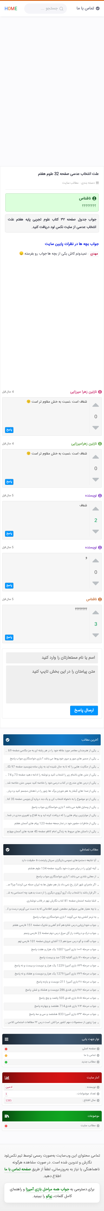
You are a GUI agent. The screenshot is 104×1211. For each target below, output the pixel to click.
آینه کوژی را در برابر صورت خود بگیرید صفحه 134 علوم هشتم (62, 869)
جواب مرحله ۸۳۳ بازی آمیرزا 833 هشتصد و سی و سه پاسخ (62, 1014)
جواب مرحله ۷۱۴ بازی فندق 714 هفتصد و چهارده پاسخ (65, 1006)
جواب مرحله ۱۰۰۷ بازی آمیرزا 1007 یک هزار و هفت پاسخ (63, 950)
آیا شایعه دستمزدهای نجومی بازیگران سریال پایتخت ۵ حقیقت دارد (59, 861)
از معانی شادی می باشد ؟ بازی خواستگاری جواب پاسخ (66, 877)
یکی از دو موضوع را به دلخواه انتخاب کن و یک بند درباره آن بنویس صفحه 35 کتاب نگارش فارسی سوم (50, 799)
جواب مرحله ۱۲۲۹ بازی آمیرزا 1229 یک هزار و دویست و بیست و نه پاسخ (55, 966)
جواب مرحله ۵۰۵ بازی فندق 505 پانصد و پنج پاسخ (67, 998)
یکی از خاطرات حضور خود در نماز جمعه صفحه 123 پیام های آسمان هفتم (55, 824)
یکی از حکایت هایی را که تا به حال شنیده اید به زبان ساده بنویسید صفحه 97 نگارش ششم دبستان (50, 767)
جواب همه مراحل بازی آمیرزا (47, 1189)
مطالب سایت (88, 1126)
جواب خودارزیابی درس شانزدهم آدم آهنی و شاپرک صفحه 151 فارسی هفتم (54, 925)
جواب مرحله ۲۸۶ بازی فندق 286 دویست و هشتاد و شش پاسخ (60, 990)
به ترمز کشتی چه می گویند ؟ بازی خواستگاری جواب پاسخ (64, 917)
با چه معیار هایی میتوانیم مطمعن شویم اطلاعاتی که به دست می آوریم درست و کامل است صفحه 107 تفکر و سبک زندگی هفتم (50, 909)
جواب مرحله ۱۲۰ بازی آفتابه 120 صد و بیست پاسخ (67, 958)
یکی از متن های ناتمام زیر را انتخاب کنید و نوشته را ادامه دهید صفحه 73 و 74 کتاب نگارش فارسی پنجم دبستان (50, 775)
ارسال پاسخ (84, 710)
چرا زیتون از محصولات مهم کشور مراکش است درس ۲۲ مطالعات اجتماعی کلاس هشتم (50, 1022)
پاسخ (9, 430)
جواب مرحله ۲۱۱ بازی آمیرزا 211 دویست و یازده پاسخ (66, 982)
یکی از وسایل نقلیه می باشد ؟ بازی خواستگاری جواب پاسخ (64, 807)
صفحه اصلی (89, 1049)
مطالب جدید (89, 1062)
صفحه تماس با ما (17, 1169)
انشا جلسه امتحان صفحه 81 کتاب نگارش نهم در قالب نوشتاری (61, 901)
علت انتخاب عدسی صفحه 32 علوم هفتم (68, 174)
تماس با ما (85, 8)
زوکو (49, 1196)
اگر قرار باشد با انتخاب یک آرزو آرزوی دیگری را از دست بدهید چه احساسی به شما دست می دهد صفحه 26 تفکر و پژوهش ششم (50, 893)
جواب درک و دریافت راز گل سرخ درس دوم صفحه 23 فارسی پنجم (60, 933)
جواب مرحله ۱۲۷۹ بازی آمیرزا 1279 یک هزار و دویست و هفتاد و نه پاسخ (55, 974)
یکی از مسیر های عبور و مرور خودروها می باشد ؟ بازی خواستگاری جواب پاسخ (53, 759)
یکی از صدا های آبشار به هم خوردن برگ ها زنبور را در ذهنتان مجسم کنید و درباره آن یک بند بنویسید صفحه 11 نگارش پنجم (50, 791)
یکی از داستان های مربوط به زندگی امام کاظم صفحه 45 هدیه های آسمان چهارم (51, 832)
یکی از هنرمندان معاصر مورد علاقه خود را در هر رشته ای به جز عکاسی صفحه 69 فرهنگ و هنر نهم (50, 751)
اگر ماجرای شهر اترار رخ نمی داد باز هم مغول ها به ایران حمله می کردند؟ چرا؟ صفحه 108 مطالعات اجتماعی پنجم (50, 885)
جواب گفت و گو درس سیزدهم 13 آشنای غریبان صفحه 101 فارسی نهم (57, 941)
